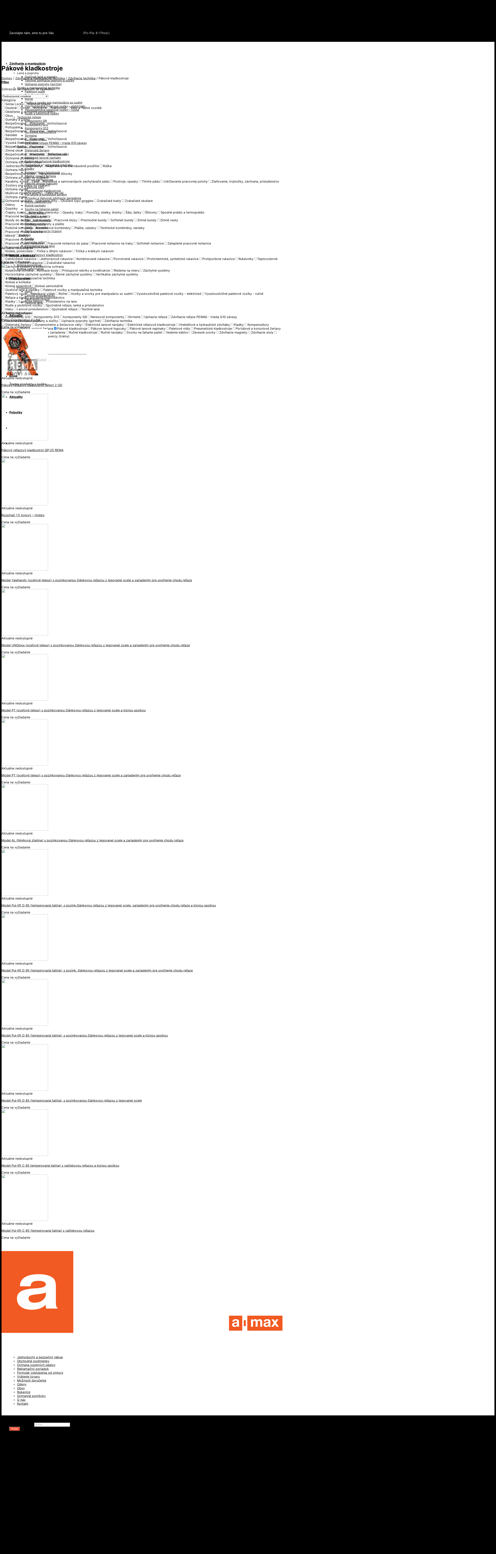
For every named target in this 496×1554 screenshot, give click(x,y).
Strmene (31, 135)
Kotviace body (27, 1514)
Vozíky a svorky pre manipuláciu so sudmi (53, 102)
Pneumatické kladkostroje (43, 191)
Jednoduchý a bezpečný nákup (40, 1357)
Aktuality (16, 1537)
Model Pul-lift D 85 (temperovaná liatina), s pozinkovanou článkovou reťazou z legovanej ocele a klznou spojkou (85, 1035)
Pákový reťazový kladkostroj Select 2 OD (32, 385)
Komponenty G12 (36, 128)
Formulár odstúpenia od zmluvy (40, 1373)
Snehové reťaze (21, 22)
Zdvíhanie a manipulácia (27, 63)
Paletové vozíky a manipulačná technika (47, 1471)
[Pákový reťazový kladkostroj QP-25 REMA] (25, 439)
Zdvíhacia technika (82, 78)
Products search (21, 1424)
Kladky (29, 169)
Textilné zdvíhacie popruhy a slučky (49, 80)
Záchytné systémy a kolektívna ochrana (39, 18)
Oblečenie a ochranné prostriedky (35, 10)
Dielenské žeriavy (37, 150)
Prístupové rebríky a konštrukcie (41, 1518)
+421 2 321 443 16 (68, 33)
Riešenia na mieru (30, 1522)
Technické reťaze (29, 117)
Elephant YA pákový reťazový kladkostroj (32, 255)
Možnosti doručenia (31, 1380)
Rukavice (23, 1392)
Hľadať (14, 1428)
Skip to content (13, 3)
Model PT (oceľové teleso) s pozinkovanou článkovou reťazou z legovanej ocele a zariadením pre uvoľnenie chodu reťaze (91, 775)
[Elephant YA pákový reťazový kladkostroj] (25, 244)
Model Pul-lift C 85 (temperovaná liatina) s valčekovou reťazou (48, 1230)
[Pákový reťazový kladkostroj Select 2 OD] (25, 374)
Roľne (29, 99)
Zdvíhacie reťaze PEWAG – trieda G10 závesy (56, 143)
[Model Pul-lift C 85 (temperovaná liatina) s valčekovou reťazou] (25, 1220)
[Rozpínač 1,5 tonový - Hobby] (25, 504)
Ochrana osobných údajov (36, 1365)
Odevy (22, 1384)
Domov (7, 78)
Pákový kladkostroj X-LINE (21, 320)
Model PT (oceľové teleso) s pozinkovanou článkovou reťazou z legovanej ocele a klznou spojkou (74, 710)
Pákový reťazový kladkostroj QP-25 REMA (33, 450)
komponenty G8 (36, 121)
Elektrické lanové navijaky (43, 158)
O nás (21, 1400)
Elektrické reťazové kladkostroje (47, 161)
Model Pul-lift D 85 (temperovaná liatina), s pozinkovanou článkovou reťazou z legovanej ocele (72, 1100)
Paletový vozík (35, 91)
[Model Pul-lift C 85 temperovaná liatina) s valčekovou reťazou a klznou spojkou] (25, 1155)
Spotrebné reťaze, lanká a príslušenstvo (47, 1479)
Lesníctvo (24, 1499)
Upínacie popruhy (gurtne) (43, 84)
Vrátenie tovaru (28, 1376)
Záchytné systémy (31, 1506)
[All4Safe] (24, 49)
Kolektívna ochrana (31, 1510)
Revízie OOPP (27, 1456)
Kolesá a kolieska (30, 1464)
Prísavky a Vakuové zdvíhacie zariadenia (53, 198)
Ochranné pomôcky (31, 1396)
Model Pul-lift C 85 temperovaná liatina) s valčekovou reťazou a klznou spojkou (60, 1165)
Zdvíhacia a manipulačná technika (34, 14)
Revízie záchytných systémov (39, 1526)
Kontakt (22, 1404)
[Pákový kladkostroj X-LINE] (25, 309)
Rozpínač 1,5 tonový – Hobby (23, 515)
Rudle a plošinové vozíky (35, 1475)
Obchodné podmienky (33, 1361)
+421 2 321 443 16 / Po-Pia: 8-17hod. (38, 40)
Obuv (21, 1388)
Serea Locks (18, 26)
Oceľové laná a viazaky (34, 1468)
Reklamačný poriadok (33, 1369)
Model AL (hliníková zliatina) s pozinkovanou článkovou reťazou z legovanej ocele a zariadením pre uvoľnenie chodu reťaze (92, 840)
